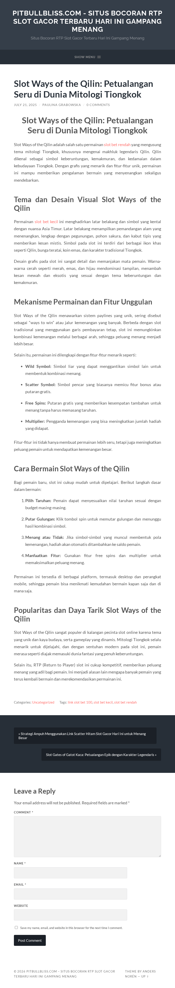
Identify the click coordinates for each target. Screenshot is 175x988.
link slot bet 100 (80, 702)
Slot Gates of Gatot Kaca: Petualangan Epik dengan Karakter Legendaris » (101, 755)
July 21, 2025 (25, 105)
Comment (23, 812)
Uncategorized (43, 702)
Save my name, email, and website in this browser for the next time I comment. (71, 928)
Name (20, 863)
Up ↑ (145, 976)
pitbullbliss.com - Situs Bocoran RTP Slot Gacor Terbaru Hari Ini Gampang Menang (87, 21)
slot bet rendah (117, 144)
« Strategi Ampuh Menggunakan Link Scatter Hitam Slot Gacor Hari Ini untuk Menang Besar (82, 736)
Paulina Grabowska (61, 105)
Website (21, 906)
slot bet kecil (46, 221)
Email (20, 884)
